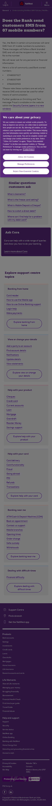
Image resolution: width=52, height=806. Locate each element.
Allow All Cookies (26, 157)
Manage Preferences (26, 164)
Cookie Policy (28, 150)
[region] (26, 144)
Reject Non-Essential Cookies (26, 171)
